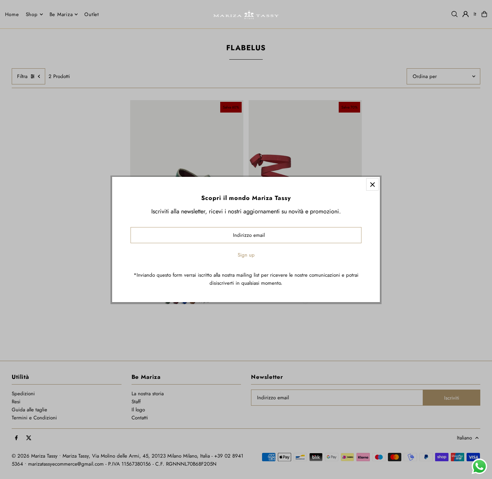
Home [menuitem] (12, 14)
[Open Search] (455, 14)
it (475, 14)
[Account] (466, 14)
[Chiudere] (372, 184)
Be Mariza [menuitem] (61, 14)
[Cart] (484, 14)
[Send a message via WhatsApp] (479, 466)
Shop (32, 14)
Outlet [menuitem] (91, 14)
